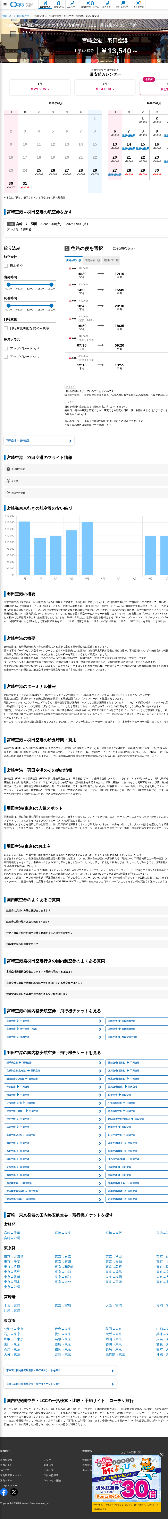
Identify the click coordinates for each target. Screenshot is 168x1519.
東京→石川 (63, 1261)
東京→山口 (63, 1272)
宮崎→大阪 (114, 1233)
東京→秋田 (114, 1256)
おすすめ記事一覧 (131, 1452)
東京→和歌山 (64, 1266)
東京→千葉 (12, 1261)
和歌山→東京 (14, 1339)
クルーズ (48, 1470)
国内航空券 (6, 1460)
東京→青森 (63, 1256)
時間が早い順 (92, 260)
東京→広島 (12, 1272)
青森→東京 (63, 1329)
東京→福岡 (114, 1277)
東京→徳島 (114, 1272)
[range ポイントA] (9, 285)
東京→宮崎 (114, 1282)
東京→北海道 (14, 1256)
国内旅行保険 (51, 1475)
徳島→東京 (63, 1344)
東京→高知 (63, 1277)
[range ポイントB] (51, 285)
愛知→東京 (63, 1334)
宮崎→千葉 (12, 1233)
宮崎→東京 (63, 1233)
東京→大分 (63, 1282)
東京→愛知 (114, 1261)
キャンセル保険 (52, 1480)
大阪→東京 (114, 1334)
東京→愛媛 (12, 1277)
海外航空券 (88, 1460)
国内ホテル (6, 1465)
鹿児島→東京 (115, 1354)
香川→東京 (114, 1344)
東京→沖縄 (12, 1287)
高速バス (48, 1465)
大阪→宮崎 (114, 1305)
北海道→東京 (14, 1329)
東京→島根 (114, 1266)
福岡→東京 (63, 1349)
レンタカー (50, 1460)
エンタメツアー (8, 1485)
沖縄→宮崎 (12, 1310)
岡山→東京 (114, 1339)
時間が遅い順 (111, 260)
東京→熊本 (12, 1282)
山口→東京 (12, 1344)
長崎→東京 (114, 1349)
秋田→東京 (114, 1329)
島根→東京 (63, 1339)
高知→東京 (12, 1349)
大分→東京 (12, 1354)
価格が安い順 (73, 260)
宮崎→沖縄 (12, 1238)
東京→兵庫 (12, 1266)
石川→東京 (12, 1334)
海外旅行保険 (89, 1465)
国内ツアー (6, 1480)
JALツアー (6, 1470)
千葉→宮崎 (12, 1305)
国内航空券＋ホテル (11, 1475)
